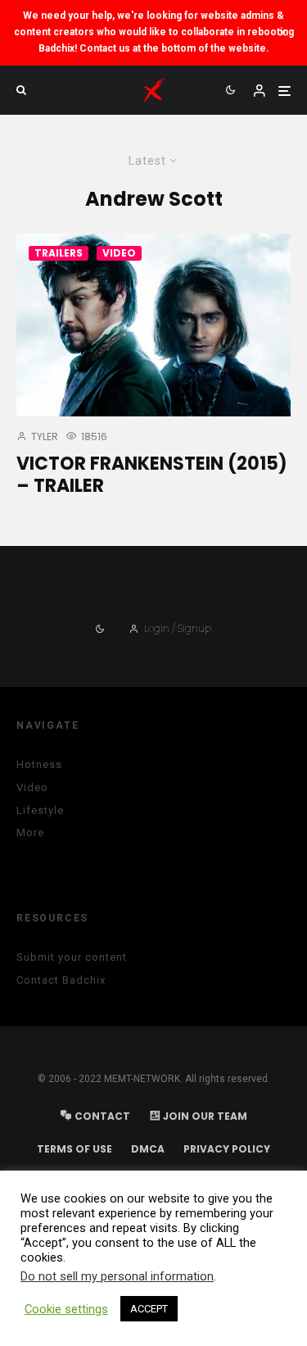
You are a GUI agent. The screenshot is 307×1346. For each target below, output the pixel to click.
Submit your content (71, 957)
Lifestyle (40, 810)
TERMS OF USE (74, 1149)
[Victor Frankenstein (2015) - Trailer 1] (153, 325)
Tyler (43, 436)
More (30, 832)
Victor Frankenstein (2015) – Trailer (151, 475)
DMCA (148, 1149)
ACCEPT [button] (149, 1309)
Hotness (39, 764)
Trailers (58, 253)
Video (119, 253)
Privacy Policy (226, 1149)
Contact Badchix (61, 980)
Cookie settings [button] (66, 1309)
